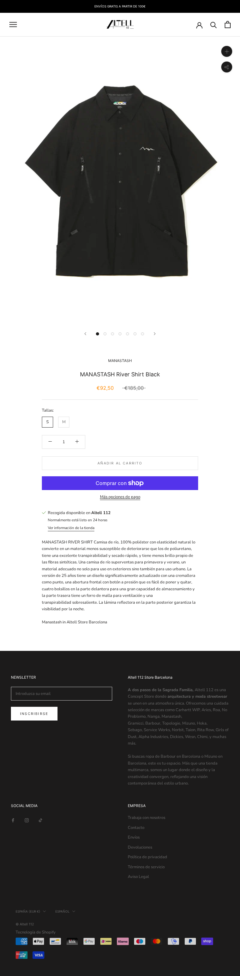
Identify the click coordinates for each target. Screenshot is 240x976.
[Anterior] (85, 333)
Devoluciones (140, 847)
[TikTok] (40, 820)
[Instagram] (27, 820)
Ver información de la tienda (71, 527)
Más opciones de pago (120, 497)
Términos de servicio (146, 867)
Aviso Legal (138, 876)
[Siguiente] (155, 333)
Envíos (134, 837)
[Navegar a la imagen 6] (135, 333)
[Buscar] (213, 24)
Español (62, 911)
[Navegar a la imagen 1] (97, 333)
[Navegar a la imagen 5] (127, 333)
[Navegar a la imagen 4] (120, 333)
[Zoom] (226, 51)
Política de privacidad (147, 857)
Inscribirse (34, 713)
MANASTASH (120, 360)
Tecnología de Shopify (36, 932)
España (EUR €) (28, 911)
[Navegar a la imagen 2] (105, 333)
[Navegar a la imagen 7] (142, 333)
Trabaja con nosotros (146, 817)
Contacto (136, 827)
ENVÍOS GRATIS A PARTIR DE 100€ (120, 6)
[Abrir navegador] (13, 24)
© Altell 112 (25, 924)
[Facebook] (13, 820)
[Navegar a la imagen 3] (112, 333)
